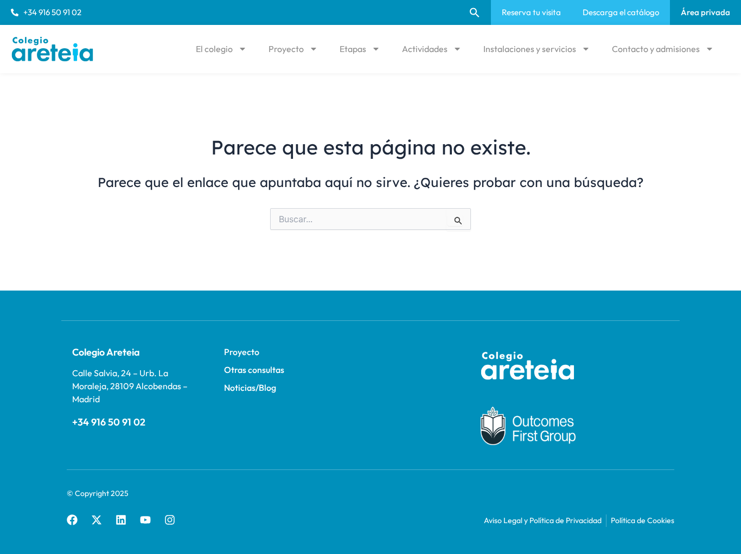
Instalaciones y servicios (529, 48)
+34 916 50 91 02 (108, 422)
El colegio (214, 48)
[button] (474, 12)
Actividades (425, 48)
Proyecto (286, 48)
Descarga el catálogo (621, 12)
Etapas (353, 48)
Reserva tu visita (531, 12)
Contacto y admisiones (656, 48)
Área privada (705, 12)
